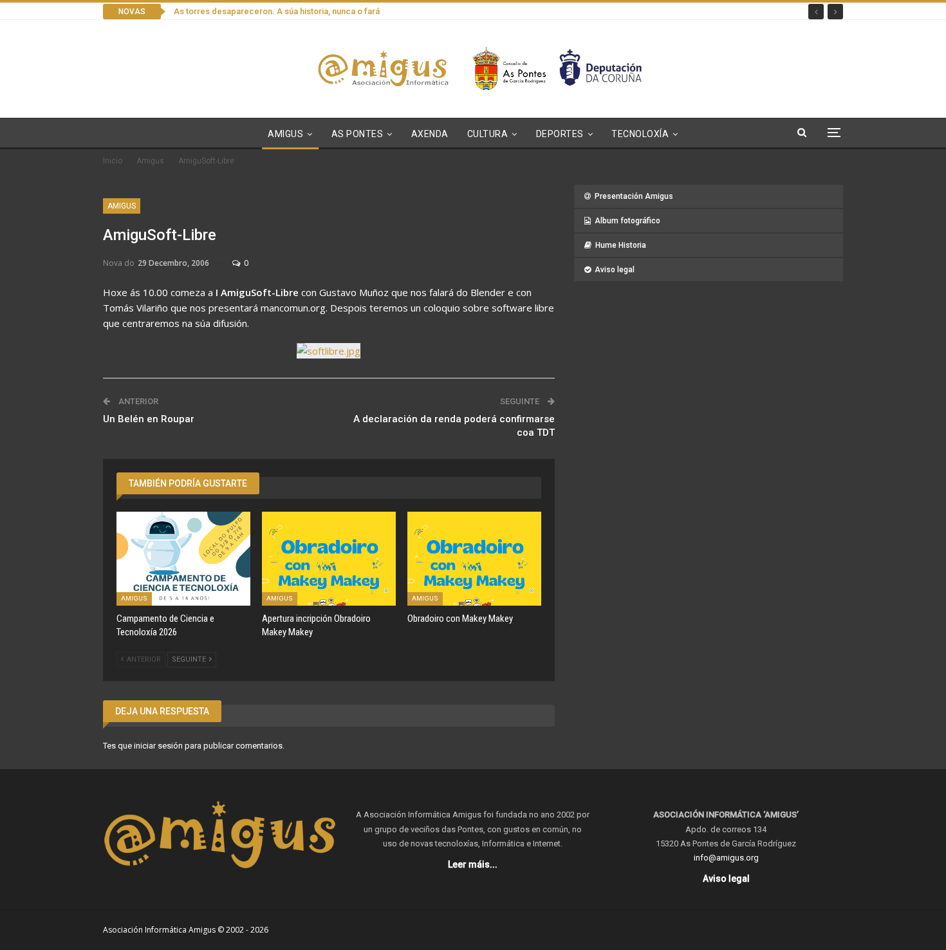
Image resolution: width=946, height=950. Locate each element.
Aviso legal (615, 269)
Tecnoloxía (640, 134)
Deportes (560, 134)
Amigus (285, 134)
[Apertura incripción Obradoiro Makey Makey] (329, 559)
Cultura (487, 134)
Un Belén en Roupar (148, 419)
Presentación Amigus (634, 196)
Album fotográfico (627, 220)
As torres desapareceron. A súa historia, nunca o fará (277, 11)
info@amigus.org (726, 857)
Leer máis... (472, 864)
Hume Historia (620, 245)
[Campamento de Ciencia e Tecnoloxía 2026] (183, 559)
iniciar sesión (158, 745)
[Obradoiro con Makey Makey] (474, 559)
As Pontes (357, 134)
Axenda (430, 134)
